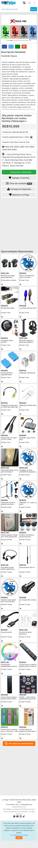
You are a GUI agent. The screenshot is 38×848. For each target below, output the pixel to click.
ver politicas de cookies (19, 835)
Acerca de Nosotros (11, 811)
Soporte (19, 814)
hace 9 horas (25, 475)
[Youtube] (21, 816)
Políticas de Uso (28, 809)
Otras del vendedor (20, 183)
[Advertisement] (19, 221)
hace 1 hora (25, 280)
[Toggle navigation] (24, 3)
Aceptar (19, 838)
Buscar (33, 9)
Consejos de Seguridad (20, 189)
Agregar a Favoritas (20, 178)
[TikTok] (24, 816)
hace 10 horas (25, 507)
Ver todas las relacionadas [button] (20, 743)
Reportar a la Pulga (20, 195)
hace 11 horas (7, 572)
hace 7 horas (6, 475)
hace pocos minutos (9, 280)
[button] (3, 29)
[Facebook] (17, 816)
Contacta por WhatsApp (20, 172)
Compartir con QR (26, 811)
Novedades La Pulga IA (11, 809)
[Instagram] (14, 816)
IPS (19, 804)
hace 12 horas (25, 669)
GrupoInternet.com (19, 807)
